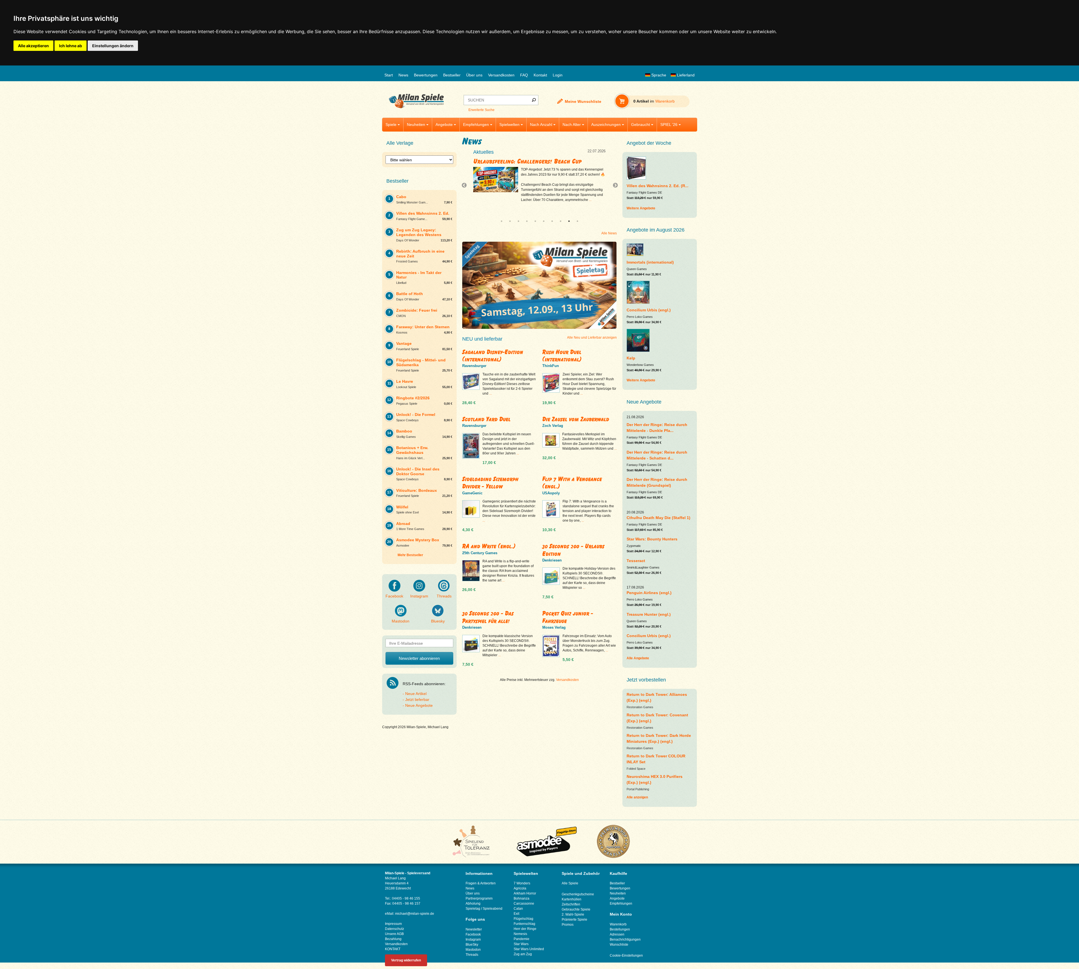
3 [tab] (518, 221)
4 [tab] (527, 221)
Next (613, 185)
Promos (567, 925)
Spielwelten (509, 124)
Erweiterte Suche (481, 110)
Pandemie (521, 939)
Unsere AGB (394, 934)
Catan (518, 909)
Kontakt (540, 75)
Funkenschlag (524, 924)
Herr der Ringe (525, 929)
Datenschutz (394, 929)
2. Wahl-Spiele (573, 914)
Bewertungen (426, 75)
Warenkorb (618, 924)
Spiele (391, 124)
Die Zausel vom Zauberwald (575, 419)
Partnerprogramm (479, 898)
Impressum (393, 924)
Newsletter (474, 929)
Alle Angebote (638, 658)
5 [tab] (535, 221)
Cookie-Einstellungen (626, 955)
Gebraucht (640, 124)
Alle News (609, 233)
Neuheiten (416, 124)
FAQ (524, 75)
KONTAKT (392, 949)
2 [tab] (510, 221)
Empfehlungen (476, 124)
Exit (516, 914)
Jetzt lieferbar (417, 699)
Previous (465, 185)
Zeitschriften (571, 904)
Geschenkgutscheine (578, 894)
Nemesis (520, 934)
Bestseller (452, 75)
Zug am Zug (523, 954)
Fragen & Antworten (481, 883)
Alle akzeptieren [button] (33, 45)
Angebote (444, 124)
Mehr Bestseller (410, 555)
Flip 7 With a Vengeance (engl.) (572, 482)
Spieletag (473, 909)
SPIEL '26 (668, 124)
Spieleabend (492, 909)
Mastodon (400, 621)
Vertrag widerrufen (406, 960)
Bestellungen (620, 929)
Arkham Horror (525, 893)
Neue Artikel (416, 693)
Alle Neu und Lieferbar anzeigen (592, 337)
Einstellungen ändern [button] (112, 45)
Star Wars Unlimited (529, 949)
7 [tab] (552, 221)
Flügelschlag (523, 919)
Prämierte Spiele (574, 920)
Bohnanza (521, 898)
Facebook (394, 596)
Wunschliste (619, 945)
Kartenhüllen (571, 899)
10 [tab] (577, 221)
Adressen (617, 934)
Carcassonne (524, 903)
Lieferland (685, 75)
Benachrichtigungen (625, 939)
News (403, 75)
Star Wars (521, 944)
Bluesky (438, 621)
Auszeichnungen (606, 124)
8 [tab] (560, 221)
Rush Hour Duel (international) (562, 355)
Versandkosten (501, 75)
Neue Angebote (419, 705)
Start (388, 75)
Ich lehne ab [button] (70, 45)
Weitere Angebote (641, 208)
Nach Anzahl (541, 124)
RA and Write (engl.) (489, 546)
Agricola (520, 888)
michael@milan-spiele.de (414, 914)
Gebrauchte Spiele (576, 909)
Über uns (474, 75)
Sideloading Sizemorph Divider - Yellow (490, 482)
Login (558, 75)
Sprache (658, 75)
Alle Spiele (570, 883)
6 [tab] (544, 221)
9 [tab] (569, 221)
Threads (444, 596)
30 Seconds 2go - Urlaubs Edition (573, 549)
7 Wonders (522, 883)
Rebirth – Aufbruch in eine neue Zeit (523, 161)
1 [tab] (501, 221)
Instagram (419, 596)
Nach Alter (572, 124)
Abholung (473, 903)
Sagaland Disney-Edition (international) (492, 355)
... (546, 205)
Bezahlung (393, 939)
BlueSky (472, 945)
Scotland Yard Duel (486, 419)
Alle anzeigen (637, 797)
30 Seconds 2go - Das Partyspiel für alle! (488, 617)
